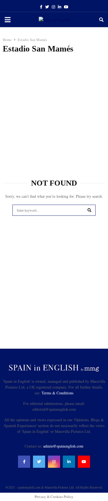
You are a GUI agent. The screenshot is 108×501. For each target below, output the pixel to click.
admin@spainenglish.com (63, 446)
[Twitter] (39, 462)
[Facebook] (24, 462)
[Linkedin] (69, 462)
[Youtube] (84, 462)
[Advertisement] (54, 113)
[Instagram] (54, 462)
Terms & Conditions (57, 392)
